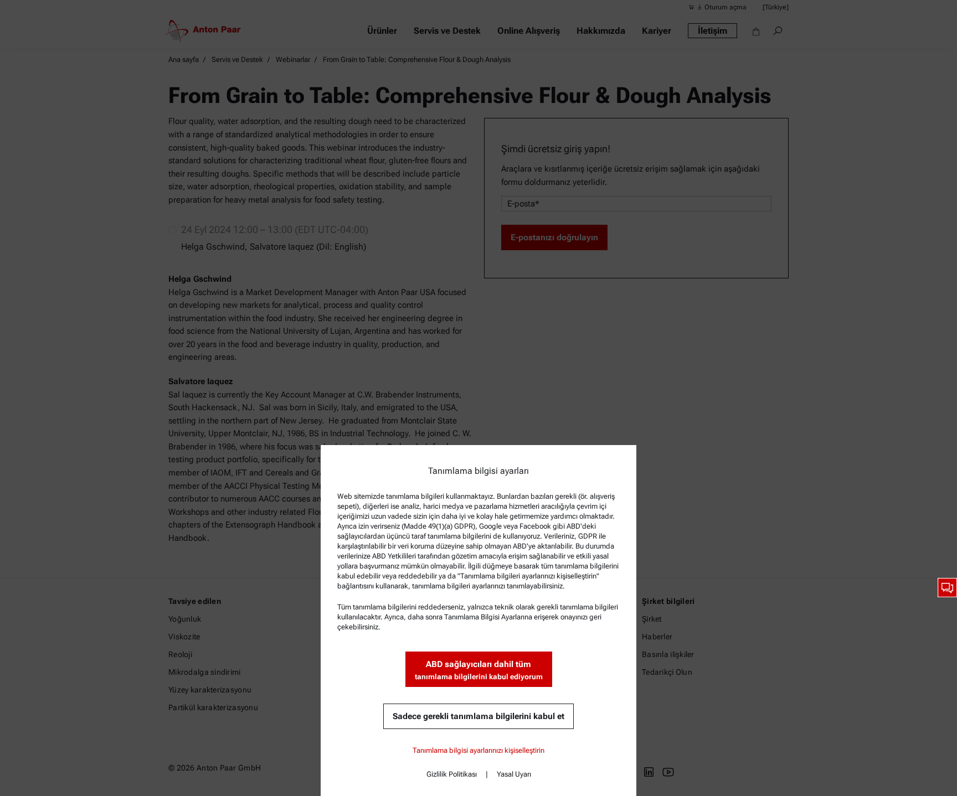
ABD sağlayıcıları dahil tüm (479, 670)
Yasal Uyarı (514, 774)
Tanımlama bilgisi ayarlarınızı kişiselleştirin (478, 750)
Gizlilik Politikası (451, 774)
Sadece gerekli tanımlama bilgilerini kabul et (478, 716)
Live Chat (947, 587)
